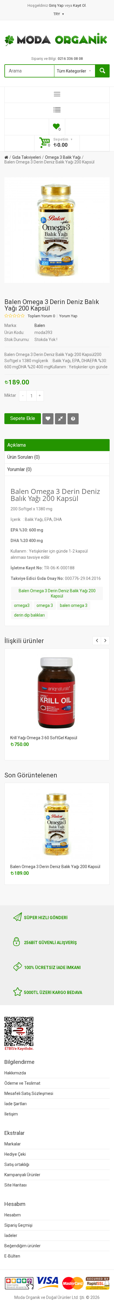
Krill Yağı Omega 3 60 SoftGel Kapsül (43, 737)
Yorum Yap (68, 316)
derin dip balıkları (29, 615)
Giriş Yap (57, 5)
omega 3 (45, 605)
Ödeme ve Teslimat (22, 1083)
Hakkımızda (15, 1073)
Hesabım (12, 1215)
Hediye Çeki (15, 1154)
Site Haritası (15, 1185)
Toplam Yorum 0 (41, 316)
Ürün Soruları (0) (23, 457)
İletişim (11, 1114)
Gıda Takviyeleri (26, 157)
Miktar (10, 395)
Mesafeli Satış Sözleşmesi (28, 1093)
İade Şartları (15, 1103)
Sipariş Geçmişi (18, 1225)
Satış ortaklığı (16, 1164)
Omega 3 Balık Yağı (63, 157)
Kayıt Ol (79, 5)
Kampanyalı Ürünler (22, 1174)
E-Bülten (12, 1256)
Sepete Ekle (22, 418)
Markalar (12, 1144)
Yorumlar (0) (19, 469)
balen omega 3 (73, 605)
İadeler (10, 1235)
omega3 (22, 605)
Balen (39, 325)
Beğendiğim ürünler (22, 1245)
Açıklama (16, 445)
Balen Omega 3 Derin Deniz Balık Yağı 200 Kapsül (49, 162)
